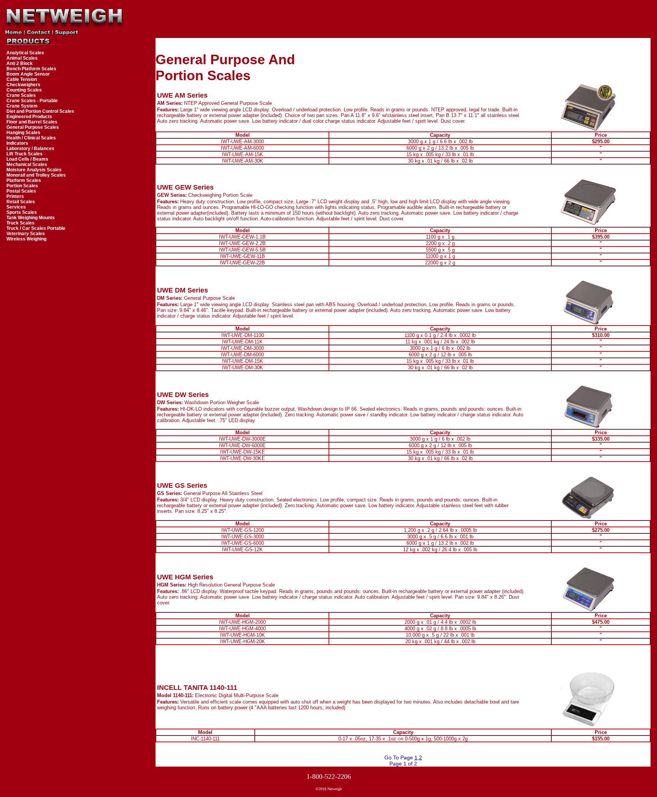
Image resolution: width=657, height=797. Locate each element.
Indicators (17, 143)
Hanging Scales (23, 132)
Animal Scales (22, 58)
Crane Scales (21, 95)
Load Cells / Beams (27, 159)
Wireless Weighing (26, 239)
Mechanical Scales (26, 164)
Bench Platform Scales (31, 68)
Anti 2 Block (19, 63)
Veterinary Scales (25, 233)
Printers (15, 196)
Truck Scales (20, 223)
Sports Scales (21, 212)
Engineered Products (29, 116)
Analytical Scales (25, 52)
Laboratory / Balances (30, 148)
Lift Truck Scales (24, 154)
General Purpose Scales (32, 127)
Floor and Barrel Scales (31, 122)
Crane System (22, 106)
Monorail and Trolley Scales (36, 175)
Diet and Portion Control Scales (40, 111)
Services (16, 207)
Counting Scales (24, 90)
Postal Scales (21, 191)
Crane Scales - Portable (32, 100)
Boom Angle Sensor (28, 74)
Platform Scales (23, 180)
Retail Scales (20, 201)
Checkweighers (23, 84)
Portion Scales (22, 185)
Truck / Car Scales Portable (35, 228)
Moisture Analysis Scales (34, 169)
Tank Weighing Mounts (30, 217)
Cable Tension (21, 79)
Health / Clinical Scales (31, 138)
